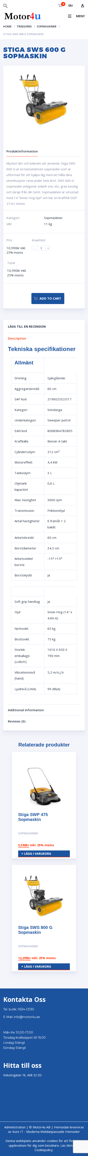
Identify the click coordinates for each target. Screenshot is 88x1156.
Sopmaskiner (46, 26)
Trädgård (24, 26)
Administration (14, 1127)
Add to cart (50, 298)
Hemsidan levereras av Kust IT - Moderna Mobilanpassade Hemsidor (46, 1129)
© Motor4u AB (39, 1127)
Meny (80, 16)
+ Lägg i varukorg (36, 854)
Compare (26, 298)
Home (7, 26)
